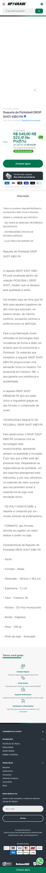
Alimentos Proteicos (10, 778)
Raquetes (6, 767)
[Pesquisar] (39, 11)
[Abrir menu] (4, 4)
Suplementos (8, 771)
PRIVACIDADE (8, 747)
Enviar (23, 818)
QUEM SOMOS (8, 751)
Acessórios (7, 775)
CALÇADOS (7, 782)
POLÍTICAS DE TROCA (11, 744)
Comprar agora (23, 163)
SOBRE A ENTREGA (10, 755)
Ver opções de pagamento (24, 148)
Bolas (5, 785)
